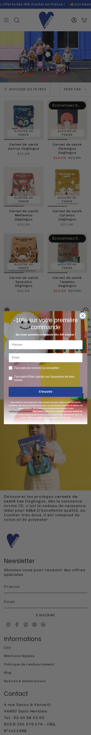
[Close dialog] (82, 315)
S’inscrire (45, 391)
